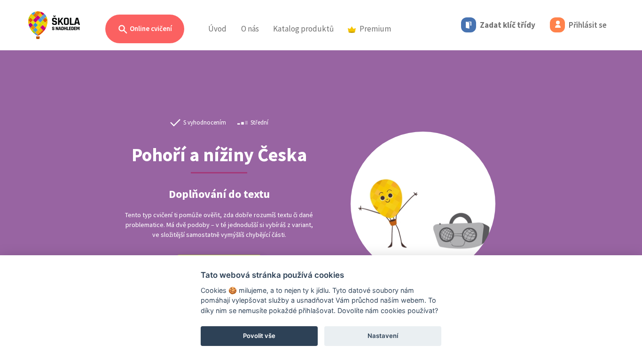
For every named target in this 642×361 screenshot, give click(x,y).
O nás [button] (250, 29)
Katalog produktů (303, 29)
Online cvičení (150, 28)
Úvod (217, 29)
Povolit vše (259, 335)
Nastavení (383, 335)
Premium (375, 29)
